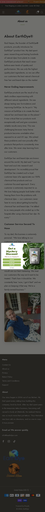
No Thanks (12, 267)
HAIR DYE (12, 259)
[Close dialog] (42, 244)
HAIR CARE (11, 265)
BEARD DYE (12, 262)
